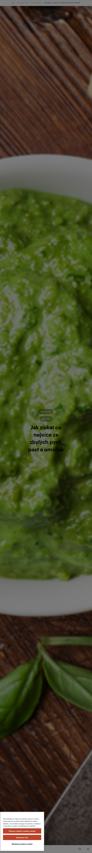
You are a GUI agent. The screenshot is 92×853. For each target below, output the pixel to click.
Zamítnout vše (22, 837)
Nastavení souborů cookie (22, 844)
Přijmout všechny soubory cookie (22, 831)
